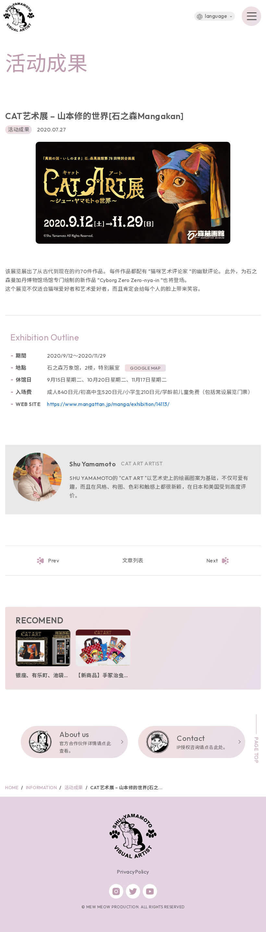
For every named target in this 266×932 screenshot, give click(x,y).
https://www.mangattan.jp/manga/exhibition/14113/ (108, 404)
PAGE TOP (256, 750)
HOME (11, 788)
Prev (53, 560)
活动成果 (18, 129)
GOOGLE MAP (145, 368)
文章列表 (133, 560)
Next (212, 560)
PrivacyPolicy (133, 871)
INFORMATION (41, 788)
